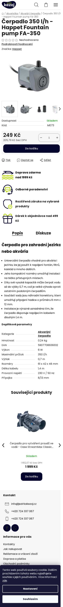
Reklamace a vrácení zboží (20, 554)
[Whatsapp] (15, 528)
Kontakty (9, 544)
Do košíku (31, 148)
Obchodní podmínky (16, 564)
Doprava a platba (14, 559)
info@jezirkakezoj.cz (24, 504)
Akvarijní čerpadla (44, 334)
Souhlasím (30, 599)
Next (60, 445)
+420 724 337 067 (22, 511)
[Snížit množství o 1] (41, 138)
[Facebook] (7, 528)
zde (4, 580)
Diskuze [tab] (43, 233)
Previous (3, 445)
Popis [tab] (17, 233)
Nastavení (30, 589)
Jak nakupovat (12, 549)
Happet (17, 49)
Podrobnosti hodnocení (17, 44)
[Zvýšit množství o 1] (57, 138)
